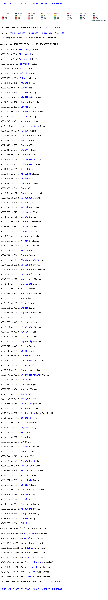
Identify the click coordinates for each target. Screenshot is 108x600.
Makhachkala (28, 164)
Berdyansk (26, 198)
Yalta (24, 289)
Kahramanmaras (29, 490)
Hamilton (29, 557)
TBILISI (25, 116)
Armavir (24, 68)
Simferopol (27, 293)
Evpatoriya (27, 341)
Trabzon (25, 145)
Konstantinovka (30, 260)
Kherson (25, 399)
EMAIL (28, 3)
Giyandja (26, 222)
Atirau (25, 432)
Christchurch (33, 562)
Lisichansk (27, 265)
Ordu (23, 188)
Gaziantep (26, 504)
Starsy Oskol (28, 470)
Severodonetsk (29, 269)
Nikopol (25, 336)
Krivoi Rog (27, 403)
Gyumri (25, 140)
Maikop (25, 83)
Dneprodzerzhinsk (31, 375)
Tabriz (25, 380)
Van (23, 298)
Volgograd (26, 236)
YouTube (59, 33)
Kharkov (25, 389)
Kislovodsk (25, 54)
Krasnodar (26, 102)
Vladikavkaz (28, 97)
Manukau (28, 548)
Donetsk (25, 226)
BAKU (23, 384)
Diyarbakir (27, 356)
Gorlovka (26, 246)
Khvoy (24, 317)
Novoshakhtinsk (30, 159)
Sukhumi (24, 78)
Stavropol (24, 64)
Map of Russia (54, 28)
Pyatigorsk (25, 59)
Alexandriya (28, 461)
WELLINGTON (31, 567)
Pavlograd (26, 322)
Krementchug (28, 466)
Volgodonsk (27, 121)
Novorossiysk (28, 112)
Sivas (24, 303)
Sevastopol (27, 327)
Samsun (25, 255)
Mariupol (26, 174)
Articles (33, 33)
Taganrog (26, 155)
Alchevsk (26, 241)
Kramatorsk (27, 279)
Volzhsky (26, 202)
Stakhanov (26, 250)
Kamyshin (26, 332)
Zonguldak (26, 513)
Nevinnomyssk (26, 49)
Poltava (25, 423)
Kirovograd (27, 509)
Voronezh (26, 475)
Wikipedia (47, 33)
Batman (25, 346)
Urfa (23, 442)
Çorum (24, 351)
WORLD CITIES (15, 3)
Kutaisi (25, 92)
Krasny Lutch (28, 193)
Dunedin (28, 553)
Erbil (24, 523)
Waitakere (30, 533)
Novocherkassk (29, 135)
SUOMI (36, 3)
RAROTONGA (31, 572)
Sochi (24, 88)
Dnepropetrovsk (30, 360)
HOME (3, 3)
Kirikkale (26, 480)
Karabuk (25, 456)
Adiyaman (26, 408)
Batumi (25, 107)
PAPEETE (29, 576)
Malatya (25, 365)
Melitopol (26, 274)
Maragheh (26, 437)
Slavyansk (26, 284)
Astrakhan (26, 207)
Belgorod (26, 418)
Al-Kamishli (28, 413)
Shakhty (25, 150)
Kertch (25, 169)
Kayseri (25, 427)
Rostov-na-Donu (30, 126)
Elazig (24, 308)
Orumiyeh (26, 394)
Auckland (29, 538)
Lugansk (25, 217)
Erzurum (25, 179)
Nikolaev (26, 447)
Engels (25, 494)
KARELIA (45, 3)
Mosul (24, 499)
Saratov (25, 485)
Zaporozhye (27, 312)
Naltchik (25, 73)
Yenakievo (26, 231)
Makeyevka (26, 212)
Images (21, 33)
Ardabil (25, 451)
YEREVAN (25, 183)
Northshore (30, 543)
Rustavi (25, 131)
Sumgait (25, 370)
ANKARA (25, 518)
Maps (12, 33)
